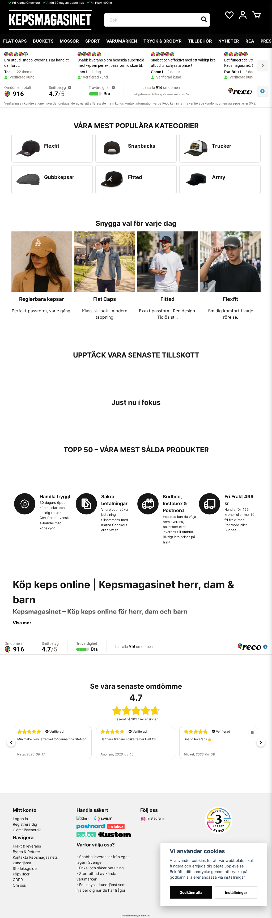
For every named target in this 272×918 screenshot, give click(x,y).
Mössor (69, 41)
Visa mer (22, 622)
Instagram (155, 818)
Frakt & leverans (27, 846)
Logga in (20, 818)
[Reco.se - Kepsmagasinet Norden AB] (218, 820)
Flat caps (15, 41)
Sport (92, 41)
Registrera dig (25, 824)
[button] (11, 742)
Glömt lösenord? (27, 830)
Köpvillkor (21, 874)
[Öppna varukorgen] (257, 15)
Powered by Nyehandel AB (136, 915)
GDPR (18, 879)
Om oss (19, 885)
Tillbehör (200, 41)
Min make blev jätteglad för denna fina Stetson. (52, 739)
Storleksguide (25, 868)
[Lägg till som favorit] (229, 15)
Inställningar (236, 892)
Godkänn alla (191, 892)
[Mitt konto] (243, 15)
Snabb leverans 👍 (198, 739)
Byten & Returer (26, 851)
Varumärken (121, 41)
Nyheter (228, 41)
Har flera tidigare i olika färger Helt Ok (128, 739)
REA (249, 41)
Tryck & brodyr (162, 41)
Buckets (43, 41)
